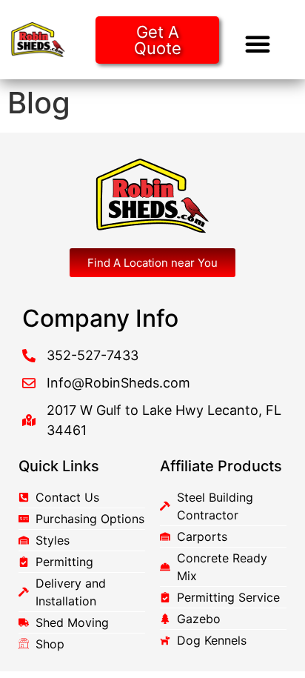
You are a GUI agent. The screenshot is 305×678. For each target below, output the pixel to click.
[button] (258, 44)
